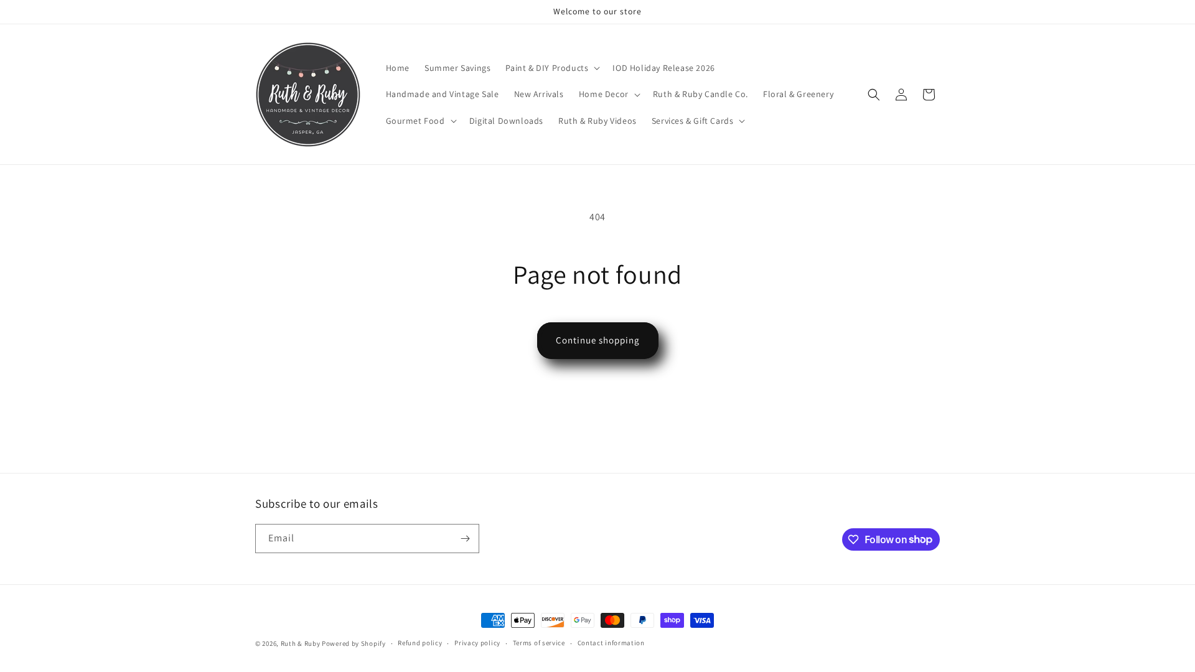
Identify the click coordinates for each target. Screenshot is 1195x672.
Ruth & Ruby (301, 643)
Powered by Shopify (354, 643)
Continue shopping (598, 340)
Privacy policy (477, 642)
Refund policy (420, 642)
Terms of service (539, 642)
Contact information (611, 642)
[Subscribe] (465, 538)
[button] (551, 68)
